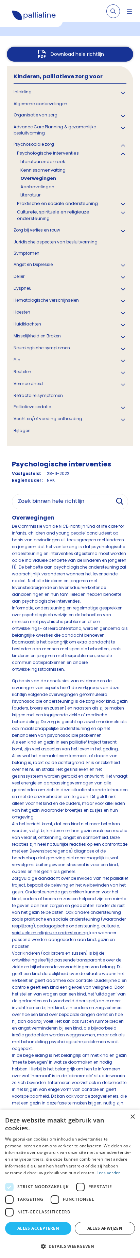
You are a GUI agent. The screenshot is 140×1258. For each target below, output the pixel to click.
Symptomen (26, 253)
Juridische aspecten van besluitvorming (56, 242)
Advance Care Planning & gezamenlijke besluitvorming (55, 130)
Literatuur (30, 195)
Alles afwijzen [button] (105, 1228)
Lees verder (108, 1173)
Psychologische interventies (48, 153)
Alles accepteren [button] (38, 1228)
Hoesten (22, 312)
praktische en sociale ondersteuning (62, 919)
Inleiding (23, 92)
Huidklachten (27, 324)
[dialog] (70, 1184)
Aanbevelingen (37, 187)
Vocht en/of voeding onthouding (48, 418)
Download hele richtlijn (77, 54)
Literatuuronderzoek (42, 161)
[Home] (34, 16)
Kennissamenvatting (43, 170)
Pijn (17, 360)
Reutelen (22, 372)
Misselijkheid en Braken (37, 336)
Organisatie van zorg (35, 115)
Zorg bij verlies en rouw (37, 230)
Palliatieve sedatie (32, 407)
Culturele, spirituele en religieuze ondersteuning (53, 215)
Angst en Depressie (33, 264)
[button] (70, 1246)
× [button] (132, 1116)
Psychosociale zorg (34, 144)
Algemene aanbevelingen (40, 104)
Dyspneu (23, 288)
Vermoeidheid (28, 383)
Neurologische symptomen (42, 348)
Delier (19, 276)
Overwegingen (38, 178)
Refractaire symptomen (38, 395)
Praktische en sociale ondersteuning (57, 203)
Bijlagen (22, 430)
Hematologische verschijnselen (46, 300)
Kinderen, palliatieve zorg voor (58, 76)
